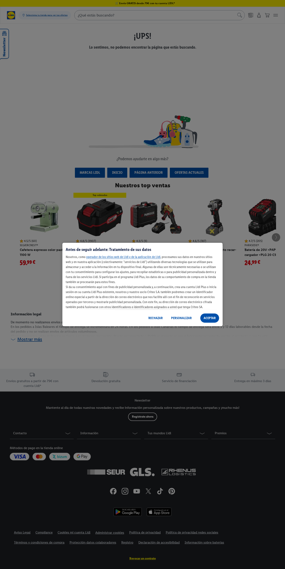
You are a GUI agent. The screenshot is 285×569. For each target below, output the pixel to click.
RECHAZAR (155, 318)
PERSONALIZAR (181, 318)
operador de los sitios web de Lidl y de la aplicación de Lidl (123, 257)
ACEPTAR (210, 318)
